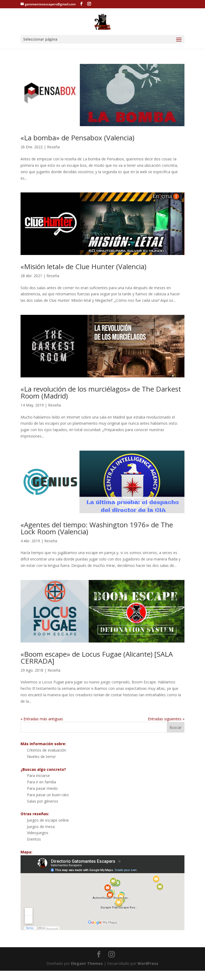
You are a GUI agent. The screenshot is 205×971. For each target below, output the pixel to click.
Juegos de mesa (41, 826)
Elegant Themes (87, 963)
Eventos (34, 839)
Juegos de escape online (48, 820)
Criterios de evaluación (46, 750)
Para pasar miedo (42, 788)
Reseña (53, 146)
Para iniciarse (38, 775)
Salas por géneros (42, 801)
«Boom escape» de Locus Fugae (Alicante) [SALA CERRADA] (97, 657)
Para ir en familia (41, 781)
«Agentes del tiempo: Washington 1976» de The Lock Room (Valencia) (97, 528)
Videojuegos (37, 832)
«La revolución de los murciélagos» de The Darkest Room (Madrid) (101, 392)
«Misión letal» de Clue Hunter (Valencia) (83, 266)
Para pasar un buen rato (48, 794)
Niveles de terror (41, 756)
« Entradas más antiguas (42, 718)
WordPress (147, 963)
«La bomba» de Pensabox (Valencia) (77, 137)
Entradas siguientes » (166, 718)
